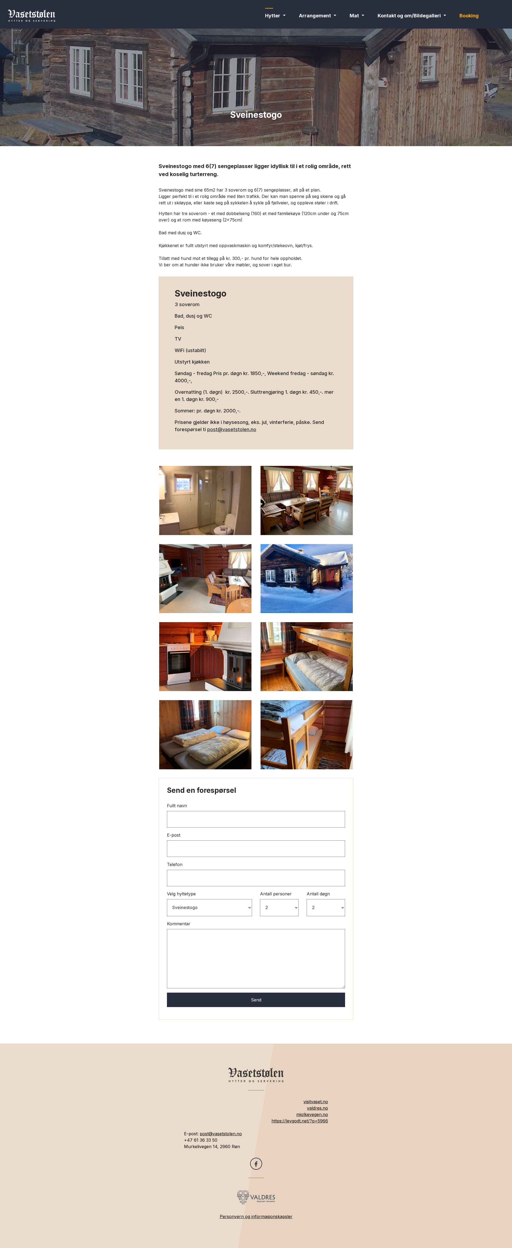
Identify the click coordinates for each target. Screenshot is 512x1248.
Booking (469, 15)
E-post (173, 835)
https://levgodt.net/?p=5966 (299, 1121)
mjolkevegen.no (312, 1114)
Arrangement (315, 15)
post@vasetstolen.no (231, 429)
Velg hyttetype (181, 893)
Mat (354, 15)
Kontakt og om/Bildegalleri (409, 15)
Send (256, 1000)
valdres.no (317, 1108)
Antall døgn (318, 893)
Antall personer (276, 893)
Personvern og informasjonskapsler (256, 1216)
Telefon (174, 864)
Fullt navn (177, 805)
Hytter (272, 15)
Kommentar (178, 923)
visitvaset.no (315, 1101)
